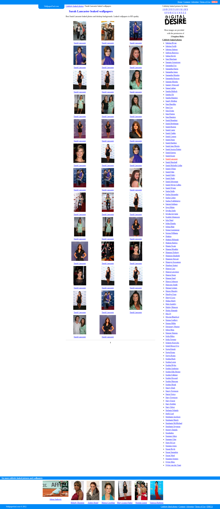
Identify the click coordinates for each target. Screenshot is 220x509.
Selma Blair (170, 227)
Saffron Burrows (172, 53)
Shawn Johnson (172, 281)
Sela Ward (169, 220)
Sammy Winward (172, 85)
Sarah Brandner (171, 120)
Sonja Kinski (171, 349)
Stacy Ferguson (171, 397)
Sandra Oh (170, 94)
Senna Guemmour (172, 230)
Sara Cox (169, 107)
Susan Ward (170, 455)
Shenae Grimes (171, 288)
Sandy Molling (171, 101)
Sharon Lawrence (172, 272)
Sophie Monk (171, 384)
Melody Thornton (77, 503)
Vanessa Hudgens (156, 503)
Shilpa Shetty (171, 301)
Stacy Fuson (170, 401)
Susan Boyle (170, 449)
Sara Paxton (170, 114)
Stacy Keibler (171, 404)
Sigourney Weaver (173, 326)
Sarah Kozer (170, 156)
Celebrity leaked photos (75, 6)
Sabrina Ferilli (171, 46)
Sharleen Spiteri (172, 265)
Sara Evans (170, 111)
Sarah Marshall (171, 162)
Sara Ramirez (171, 117)
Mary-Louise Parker (125, 503)
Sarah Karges (171, 152)
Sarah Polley (170, 175)
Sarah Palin (170, 172)
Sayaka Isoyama (172, 214)
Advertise (195, 2)
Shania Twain (171, 246)
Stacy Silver (170, 407)
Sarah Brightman (172, 123)
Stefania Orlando (172, 410)
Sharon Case (170, 268)
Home (180, 2)
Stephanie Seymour (173, 426)
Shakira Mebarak (172, 239)
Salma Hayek (171, 56)
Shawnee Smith (171, 285)
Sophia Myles (171, 365)
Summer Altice (171, 436)
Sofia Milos (170, 336)
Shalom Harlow (172, 243)
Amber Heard (93, 503)
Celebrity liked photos (169, 506)
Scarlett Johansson (173, 217)
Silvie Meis (170, 330)
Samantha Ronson (172, 78)
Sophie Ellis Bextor (173, 372)
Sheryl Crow (170, 297)
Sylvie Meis (170, 462)
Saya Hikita (170, 207)
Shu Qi (168, 314)
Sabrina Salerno (172, 49)
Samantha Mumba (172, 75)
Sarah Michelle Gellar (174, 165)
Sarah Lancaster (172, 159)
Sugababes (170, 433)
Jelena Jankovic (56, 499)
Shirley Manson (172, 307)
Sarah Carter (170, 130)
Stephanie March (172, 420)
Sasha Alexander (172, 194)
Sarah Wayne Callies (173, 185)
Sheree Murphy (171, 291)
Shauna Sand (171, 278)
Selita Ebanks (171, 223)
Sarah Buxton (171, 127)
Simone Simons (172, 333)
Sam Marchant (171, 59)
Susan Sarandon (172, 452)
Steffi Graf (170, 413)
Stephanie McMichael (174, 423)
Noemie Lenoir (141, 503)
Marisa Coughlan (108, 503)
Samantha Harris (172, 69)
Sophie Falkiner (172, 375)
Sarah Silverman (172, 181)
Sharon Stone (171, 275)
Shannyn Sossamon (173, 262)
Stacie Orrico (171, 394)
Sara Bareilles (171, 104)
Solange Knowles (172, 343)
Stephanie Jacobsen (173, 417)
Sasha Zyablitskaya (173, 201)
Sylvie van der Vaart (173, 465)
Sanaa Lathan (171, 88)
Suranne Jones (171, 446)
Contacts (187, 2)
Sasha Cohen (171, 198)
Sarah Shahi (170, 178)
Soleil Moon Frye (172, 346)
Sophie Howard (172, 378)
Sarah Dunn (170, 140)
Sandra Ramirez (172, 98)
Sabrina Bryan (171, 43)
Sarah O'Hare (171, 169)
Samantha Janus (172, 72)
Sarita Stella (170, 191)
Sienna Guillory (172, 320)
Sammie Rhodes (172, 82)
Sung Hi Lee (170, 442)
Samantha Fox (171, 65)
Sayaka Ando (171, 210)
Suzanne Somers (172, 459)
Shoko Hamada (171, 310)
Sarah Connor (171, 136)
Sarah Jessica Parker (173, 149)
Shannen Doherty (172, 252)
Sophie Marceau (172, 381)
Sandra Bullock (171, 91)
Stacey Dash (170, 388)
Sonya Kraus (171, 355)
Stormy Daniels (171, 430)
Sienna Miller (171, 323)
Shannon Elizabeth (173, 256)
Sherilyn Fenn (171, 294)
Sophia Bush (170, 359)
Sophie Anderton (172, 368)
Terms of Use (205, 2)
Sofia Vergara (171, 339)
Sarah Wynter (171, 188)
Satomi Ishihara (171, 204)
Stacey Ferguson (172, 391)
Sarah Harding (171, 143)
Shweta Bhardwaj (172, 317)
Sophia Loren (171, 362)
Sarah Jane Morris (173, 146)
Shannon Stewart (172, 259)
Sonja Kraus (170, 352)
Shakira (168, 236)
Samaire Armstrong (173, 62)
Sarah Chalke (171, 133)
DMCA (215, 2)
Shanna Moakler (172, 249)
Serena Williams (172, 233)
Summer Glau (171, 439)
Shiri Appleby (171, 304)
